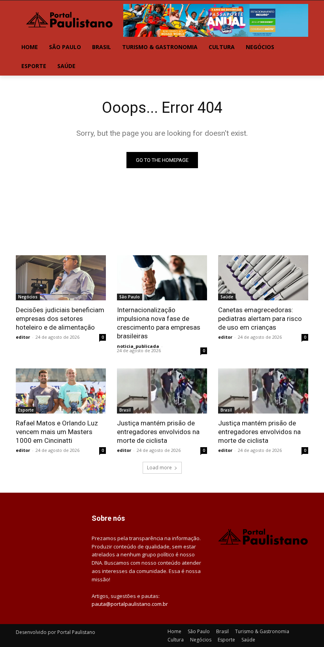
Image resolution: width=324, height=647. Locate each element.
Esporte (26, 410)
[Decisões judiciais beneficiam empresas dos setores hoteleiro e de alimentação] (61, 277)
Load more (159, 467)
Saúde (226, 297)
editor (23, 337)
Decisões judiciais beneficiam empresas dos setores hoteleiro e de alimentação (60, 318)
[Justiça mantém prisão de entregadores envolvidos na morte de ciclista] (162, 391)
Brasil (125, 410)
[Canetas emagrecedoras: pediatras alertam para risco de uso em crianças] (263, 277)
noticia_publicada (138, 346)
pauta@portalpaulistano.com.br (130, 603)
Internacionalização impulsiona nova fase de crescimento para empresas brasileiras (158, 323)
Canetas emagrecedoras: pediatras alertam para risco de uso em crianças (260, 318)
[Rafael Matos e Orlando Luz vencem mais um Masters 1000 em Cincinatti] (61, 391)
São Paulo (129, 297)
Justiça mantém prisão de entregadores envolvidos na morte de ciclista (158, 431)
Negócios (28, 297)
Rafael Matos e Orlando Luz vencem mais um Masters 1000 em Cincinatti (57, 431)
